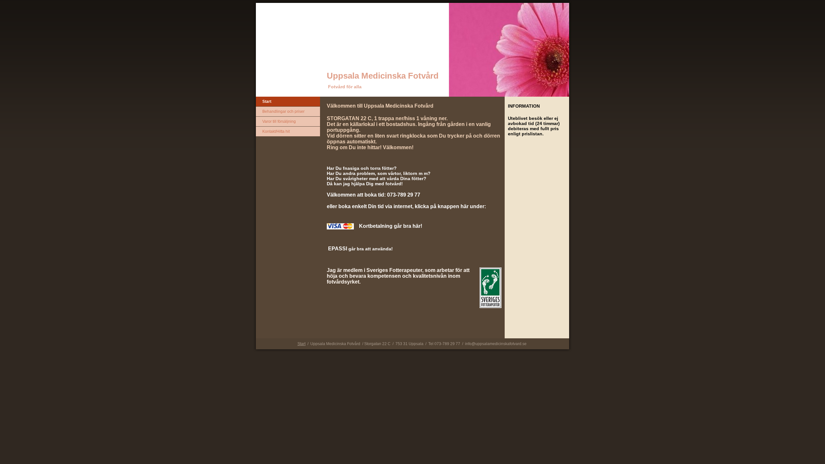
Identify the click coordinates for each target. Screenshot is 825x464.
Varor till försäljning (279, 121)
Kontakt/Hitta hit (276, 131)
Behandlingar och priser (283, 111)
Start (266, 101)
